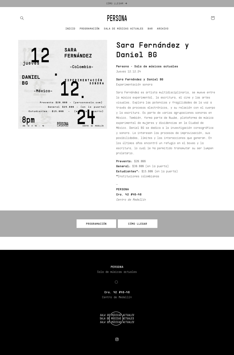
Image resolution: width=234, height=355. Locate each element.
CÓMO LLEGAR (137, 223)
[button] (22, 18)
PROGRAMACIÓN (96, 223)
